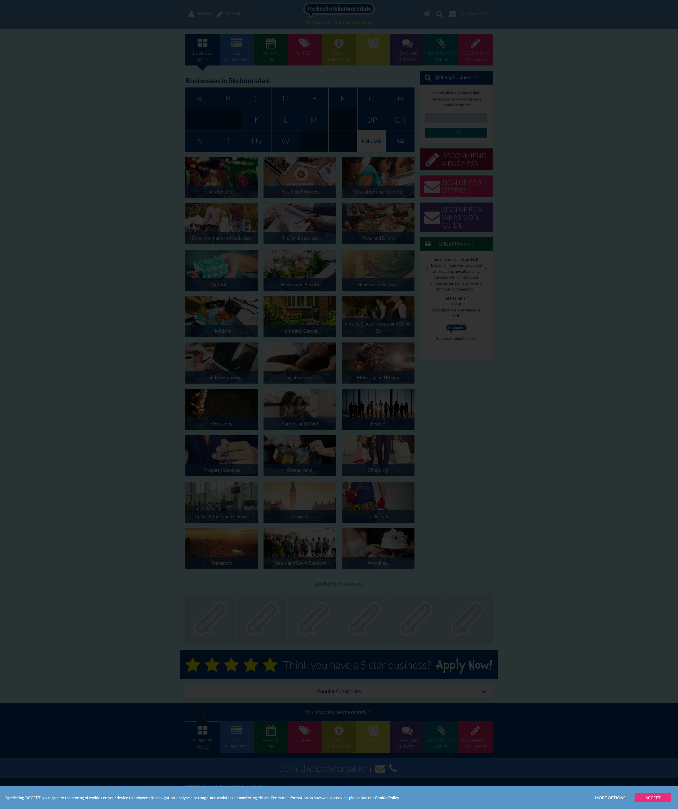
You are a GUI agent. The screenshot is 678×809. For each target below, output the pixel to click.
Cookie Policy (387, 797)
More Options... (611, 797)
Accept (653, 797)
